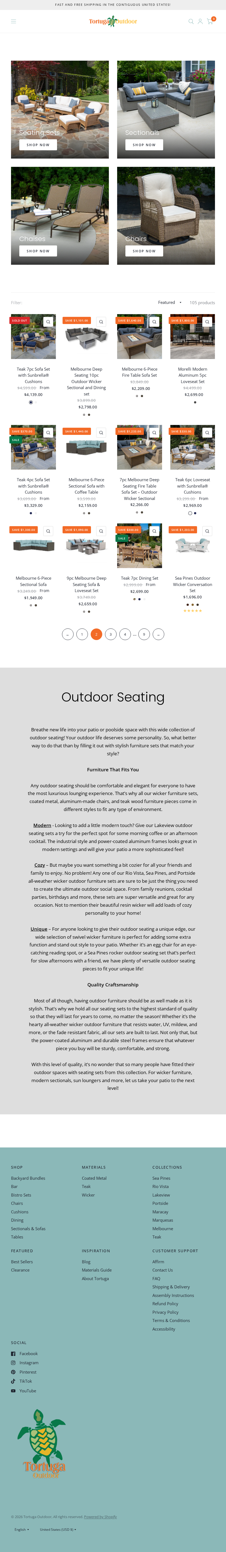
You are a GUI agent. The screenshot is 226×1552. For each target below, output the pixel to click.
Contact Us (162, 1270)
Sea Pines (161, 1178)
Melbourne (162, 1228)
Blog (86, 1261)
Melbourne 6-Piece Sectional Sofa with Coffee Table (86, 486)
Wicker (88, 1195)
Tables (17, 1237)
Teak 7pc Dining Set (139, 578)
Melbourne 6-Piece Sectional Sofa (33, 581)
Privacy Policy (165, 1312)
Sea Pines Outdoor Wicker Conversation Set (192, 584)
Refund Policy (165, 1303)
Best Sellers (22, 1261)
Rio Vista (160, 1186)
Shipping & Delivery (171, 1286)
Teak (86, 1186)
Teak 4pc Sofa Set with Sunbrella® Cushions (33, 486)
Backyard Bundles (28, 1178)
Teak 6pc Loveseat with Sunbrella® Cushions (192, 486)
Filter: (16, 302)
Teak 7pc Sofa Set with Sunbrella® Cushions (33, 375)
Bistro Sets (21, 1195)
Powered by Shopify (100, 1516)
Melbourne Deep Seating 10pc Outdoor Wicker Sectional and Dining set (86, 381)
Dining (17, 1220)
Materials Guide (97, 1270)
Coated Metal (94, 1178)
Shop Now (38, 145)
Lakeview (161, 1195)
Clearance (20, 1270)
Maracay (160, 1211)
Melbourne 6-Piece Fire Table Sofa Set (139, 372)
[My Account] (200, 21)
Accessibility (163, 1329)
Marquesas (162, 1220)
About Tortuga (95, 1278)
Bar (14, 1186)
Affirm (158, 1261)
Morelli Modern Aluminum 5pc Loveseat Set (192, 375)
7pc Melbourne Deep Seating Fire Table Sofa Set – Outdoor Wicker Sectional (139, 489)
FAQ (156, 1278)
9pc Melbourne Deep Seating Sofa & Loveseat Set (86, 584)
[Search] (191, 21)
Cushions (19, 1211)
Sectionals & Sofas (28, 1228)
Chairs (17, 1203)
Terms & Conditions (171, 1320)
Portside (160, 1203)
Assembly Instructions (173, 1295)
